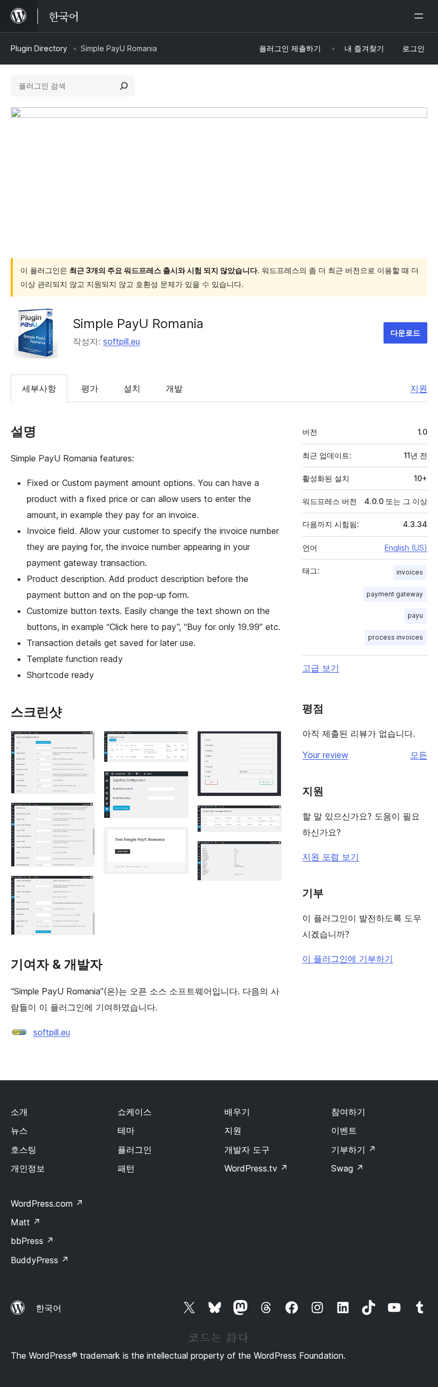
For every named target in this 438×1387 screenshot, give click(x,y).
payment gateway (394, 594)
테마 (126, 1130)
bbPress (32, 1240)
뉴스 (19, 1130)
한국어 (48, 1308)
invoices (409, 572)
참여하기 (348, 1111)
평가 (89, 388)
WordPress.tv (256, 1168)
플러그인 (135, 1149)
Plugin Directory (39, 48)
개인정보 (28, 1168)
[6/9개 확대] (174, 841)
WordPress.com (47, 1203)
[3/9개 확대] (80, 889)
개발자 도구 (247, 1149)
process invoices (395, 637)
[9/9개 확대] (267, 855)
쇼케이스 (135, 1111)
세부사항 (39, 388)
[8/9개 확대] (267, 819)
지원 (418, 388)
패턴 (126, 1168)
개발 (174, 388)
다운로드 (405, 332)
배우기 (237, 1111)
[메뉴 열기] (421, 16)
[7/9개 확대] (267, 745)
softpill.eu (121, 341)
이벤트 (344, 1130)
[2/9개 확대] (80, 816)
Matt (26, 1222)
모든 (418, 755)
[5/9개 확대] (174, 785)
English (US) (406, 547)
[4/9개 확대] (174, 745)
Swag (347, 1168)
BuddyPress (40, 1260)
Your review (325, 755)
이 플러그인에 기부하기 (347, 958)
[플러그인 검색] (124, 86)
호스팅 (23, 1149)
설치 (131, 388)
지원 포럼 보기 (330, 856)
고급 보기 (320, 668)
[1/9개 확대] (80, 745)
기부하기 (353, 1149)
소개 (19, 1111)
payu (415, 615)
